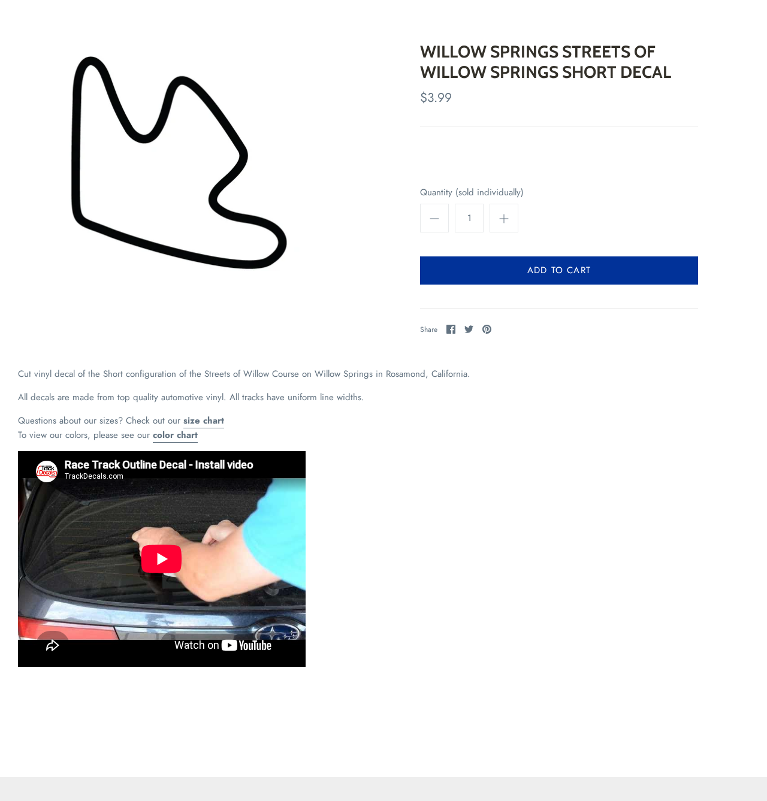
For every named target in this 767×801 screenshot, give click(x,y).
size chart (203, 420)
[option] (179, 162)
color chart (175, 435)
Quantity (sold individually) (472, 192)
